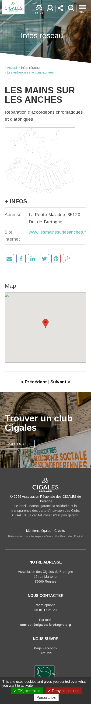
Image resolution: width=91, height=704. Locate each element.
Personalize (46, 698)
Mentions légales (38, 530)
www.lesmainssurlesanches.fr (58, 232)
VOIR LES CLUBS (19, 444)
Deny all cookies (65, 691)
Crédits (59, 530)
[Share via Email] (9, 258)
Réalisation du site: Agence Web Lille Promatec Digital (45, 536)
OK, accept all (29, 691)
